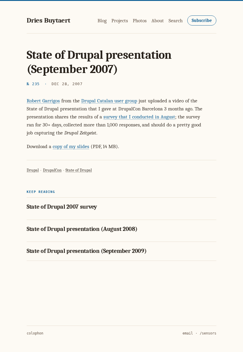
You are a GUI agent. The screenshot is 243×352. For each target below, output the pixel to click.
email (188, 333)
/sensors (208, 333)
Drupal (33, 170)
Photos (140, 20)
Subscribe (202, 20)
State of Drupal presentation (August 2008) (82, 229)
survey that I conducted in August (139, 117)
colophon (35, 333)
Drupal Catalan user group (109, 101)
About (157, 20)
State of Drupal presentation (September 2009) (87, 251)
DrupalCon (52, 170)
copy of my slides (71, 146)
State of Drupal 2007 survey (62, 206)
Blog (102, 20)
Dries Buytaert (48, 20)
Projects (119, 20)
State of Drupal (78, 170)
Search (176, 20)
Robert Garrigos (43, 101)
